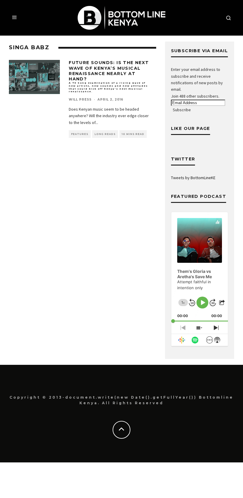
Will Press (80, 99)
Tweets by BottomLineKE (193, 177)
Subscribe (182, 109)
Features (79, 134)
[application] (199, 267)
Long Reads (105, 134)
